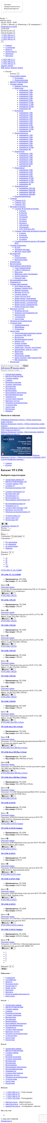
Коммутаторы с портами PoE (26, 302)
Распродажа (14, 362)
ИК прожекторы (21, 360)
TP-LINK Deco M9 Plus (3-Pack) (14, 777)
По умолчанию (11, 542)
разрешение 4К (25, 109)
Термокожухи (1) (12, 506)
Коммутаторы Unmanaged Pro (26, 305)
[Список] (2, 524)
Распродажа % (11, 52)
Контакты (9, 56)
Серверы (13, 198)
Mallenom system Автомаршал (26, 274)
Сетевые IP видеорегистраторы (27, 209)
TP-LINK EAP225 (8, 904)
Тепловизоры (15, 262)
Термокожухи (15, 282)
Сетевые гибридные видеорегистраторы (30, 231)
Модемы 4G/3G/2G (22, 292)
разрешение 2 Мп (26, 92)
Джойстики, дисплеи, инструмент (28, 347)
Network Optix (20, 278)
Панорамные (20, 168)
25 (6, 560)
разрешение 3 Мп (26, 94)
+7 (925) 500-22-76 (8, 39)
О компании (10, 47)
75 (6, 564)
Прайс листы (10, 988)
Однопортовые (20, 258)
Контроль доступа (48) (14, 510)
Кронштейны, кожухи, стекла (26, 349)
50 (6, 562)
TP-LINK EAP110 (8, 803)
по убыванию (10, 544)
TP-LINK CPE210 (8, 600)
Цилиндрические (21, 80)
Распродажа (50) (11, 520)
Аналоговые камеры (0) (14, 480)
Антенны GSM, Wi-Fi (23, 335)
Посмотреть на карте (9, 26)
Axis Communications (23, 268)
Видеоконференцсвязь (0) (15, 504)
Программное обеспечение (20, 266)
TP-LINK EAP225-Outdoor (12, 930)
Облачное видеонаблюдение (21, 321)
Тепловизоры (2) (11, 496)
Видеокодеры (15, 253)
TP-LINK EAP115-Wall (10, 879)
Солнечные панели (22, 345)
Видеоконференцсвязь (18, 280)
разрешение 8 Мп (26, 100)
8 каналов (23, 213)
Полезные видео (11, 984)
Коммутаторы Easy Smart (24, 307)
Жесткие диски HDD (23, 251)
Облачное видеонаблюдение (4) (17, 512)
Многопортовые (21, 260)
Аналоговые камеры (18, 76)
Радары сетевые (21, 343)
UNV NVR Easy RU (27, 229)
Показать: (4, 552)
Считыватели (20, 317)
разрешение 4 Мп (26, 96)
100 (6, 566)
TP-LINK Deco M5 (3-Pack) (12, 727)
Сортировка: (6, 536)
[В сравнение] (15, 593)
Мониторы (19, 351)
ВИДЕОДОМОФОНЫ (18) (16, 482)
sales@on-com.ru (11, 1104)
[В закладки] (11, 593)
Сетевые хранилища (18, 245)
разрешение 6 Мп (26, 123)
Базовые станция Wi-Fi (23, 288)
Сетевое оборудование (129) (16, 508)
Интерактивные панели (24, 339)
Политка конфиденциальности (17, 994)
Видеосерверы (15, 264)
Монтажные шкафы (22, 356)
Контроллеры (20, 315)
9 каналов (23, 215)
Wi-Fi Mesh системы (22, 286)
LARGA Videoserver (22, 270)
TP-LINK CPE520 (8, 676)
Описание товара (7, 587)
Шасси (17, 256)
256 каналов (24, 227)
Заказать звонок (7, 66)
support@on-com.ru (12, 1106)
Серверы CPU (20, 202)
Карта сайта (10, 996)
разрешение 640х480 (27, 194)
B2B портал (5, 68)
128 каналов (24, 225)
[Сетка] (6, 524)
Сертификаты (10, 980)
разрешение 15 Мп (26, 182)
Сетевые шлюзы (21, 294)
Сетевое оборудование (19, 284)
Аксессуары (19, 319)
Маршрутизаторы (21, 290)
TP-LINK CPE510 (8, 651)
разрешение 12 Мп (26, 104)
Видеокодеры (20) (12, 494)
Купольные (19, 78)
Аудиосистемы (16, 323)
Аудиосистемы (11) (12, 516)
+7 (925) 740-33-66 (12, 1098)
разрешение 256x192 (27, 188)
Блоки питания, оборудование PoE (28, 358)
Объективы (19, 354)
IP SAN (17, 247)
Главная (8, 45)
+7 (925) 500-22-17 (8, 35)
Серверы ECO (20, 200)
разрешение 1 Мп (26, 90)
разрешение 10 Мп (26, 102)
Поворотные (19, 151)
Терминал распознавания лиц (26, 313)
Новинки (9, 411)
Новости (8, 49)
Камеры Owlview (21, 86)
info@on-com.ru (11, 1102)
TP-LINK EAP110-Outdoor (12, 828)
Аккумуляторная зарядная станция (28, 333)
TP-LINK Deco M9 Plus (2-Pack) (14, 752)
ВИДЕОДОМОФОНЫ (19, 82)
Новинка (8, 548)
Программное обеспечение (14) (17, 500)
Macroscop (19, 272)
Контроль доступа (17, 309)
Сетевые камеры (16, 84)
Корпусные (19, 88)
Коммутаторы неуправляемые (26, 300)
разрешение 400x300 (27, 192)
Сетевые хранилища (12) (15, 492)
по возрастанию (11, 546)
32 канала (23, 219)
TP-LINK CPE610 (8, 701)
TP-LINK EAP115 (8, 853)
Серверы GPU (20, 205)
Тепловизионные (21, 186)
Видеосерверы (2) (12, 498)
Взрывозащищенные (23, 196)
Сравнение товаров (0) (10, 526)
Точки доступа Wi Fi (22, 296)
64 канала (23, 223)
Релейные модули (21, 311)
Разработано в (6, 1121)
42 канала (23, 221)
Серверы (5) (10, 486)
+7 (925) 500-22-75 (8, 37)
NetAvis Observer (21, 276)
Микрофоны (19, 327)
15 (6, 558)
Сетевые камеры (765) (14, 484)
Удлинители (19, 329)
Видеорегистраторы (18, 207)
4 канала (22, 211)
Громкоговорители (22, 325)
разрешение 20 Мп (26, 107)
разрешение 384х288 (27, 190)
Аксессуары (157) (12, 518)
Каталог (8, 465)
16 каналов (23, 217)
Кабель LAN (19, 341)
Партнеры (9, 54)
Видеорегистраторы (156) (15, 488)
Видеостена (19, 337)
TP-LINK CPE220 (8, 625)
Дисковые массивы (22, 249)
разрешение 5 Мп (26, 98)
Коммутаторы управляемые (25, 298)
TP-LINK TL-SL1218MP (11, 575)
